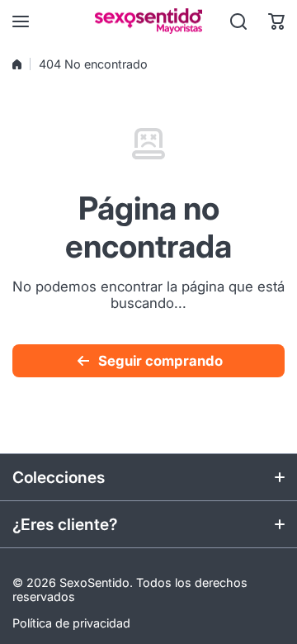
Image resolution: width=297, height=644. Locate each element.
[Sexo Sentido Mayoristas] (148, 21)
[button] (276, 21)
